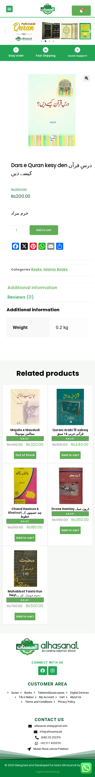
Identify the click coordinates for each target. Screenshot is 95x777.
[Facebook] (42, 670)
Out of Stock (25, 455)
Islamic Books (55, 269)
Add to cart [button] (70, 455)
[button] (9, 9)
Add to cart (43, 230)
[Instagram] (52, 670)
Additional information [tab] (32, 287)
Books (36, 269)
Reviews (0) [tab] (21, 297)
